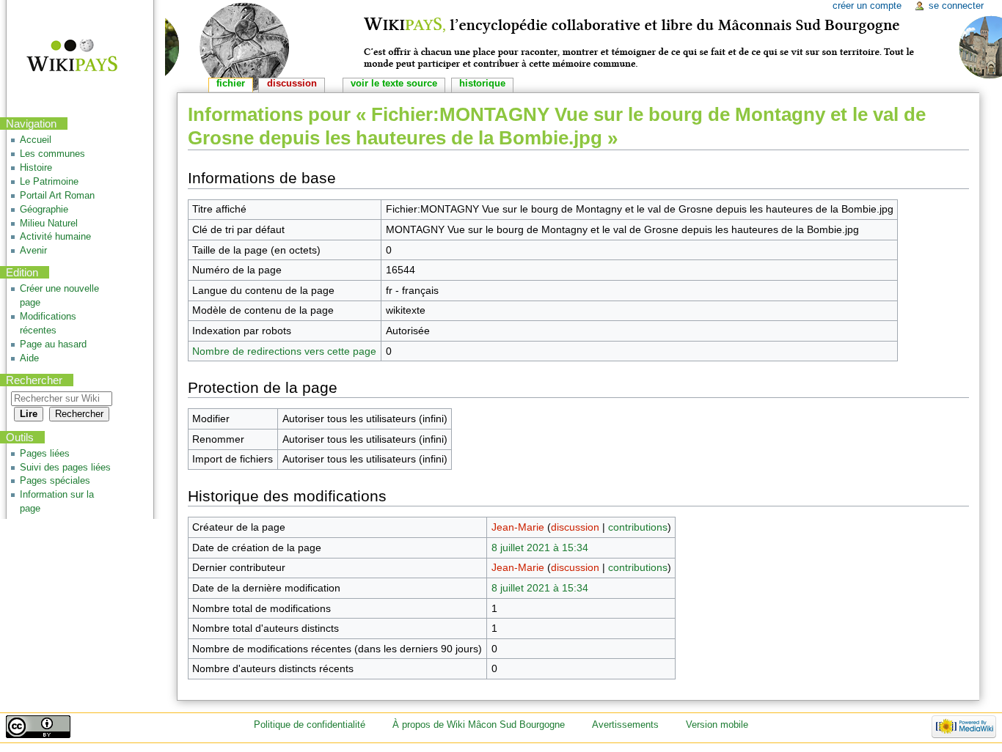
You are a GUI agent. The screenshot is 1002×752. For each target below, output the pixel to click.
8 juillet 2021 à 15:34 (539, 547)
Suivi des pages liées (65, 467)
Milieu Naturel (49, 223)
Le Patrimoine (49, 182)
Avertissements (625, 725)
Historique (482, 83)
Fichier (230, 83)
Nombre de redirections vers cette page (284, 351)
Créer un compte (867, 6)
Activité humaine (55, 237)
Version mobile (717, 725)
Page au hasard (53, 344)
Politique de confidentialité (309, 725)
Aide (29, 358)
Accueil (35, 140)
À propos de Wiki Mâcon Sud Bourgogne (478, 725)
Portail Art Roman (57, 196)
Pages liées (45, 454)
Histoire (36, 168)
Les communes (52, 154)
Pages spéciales (55, 481)
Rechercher (34, 380)
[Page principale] (62, 57)
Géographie (44, 209)
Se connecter (956, 6)
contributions (638, 527)
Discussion (292, 83)
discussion (575, 527)
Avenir (33, 251)
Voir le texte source (394, 83)
